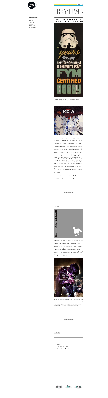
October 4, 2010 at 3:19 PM (65, 348)
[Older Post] (78, 388)
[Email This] (54, 333)
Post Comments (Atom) (64, 391)
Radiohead (76, 335)
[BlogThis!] (56, 333)
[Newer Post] (59, 388)
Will (58, 344)
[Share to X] (57, 333)
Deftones (70, 335)
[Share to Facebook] (59, 333)
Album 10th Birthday (63, 335)
